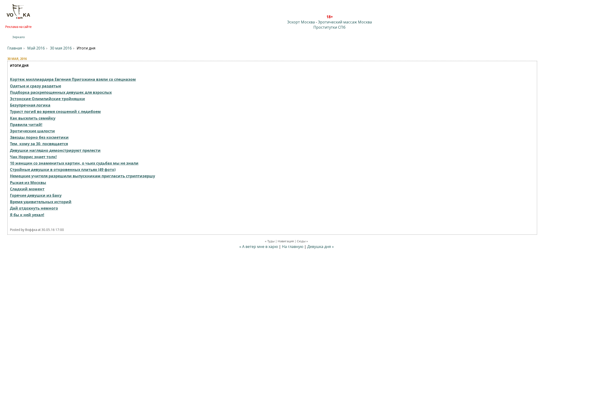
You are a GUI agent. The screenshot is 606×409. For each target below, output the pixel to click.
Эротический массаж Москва (345, 22)
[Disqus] (303, 339)
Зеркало (18, 37)
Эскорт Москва (301, 22)
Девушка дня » (320, 246)
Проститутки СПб (329, 27)
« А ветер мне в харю (258, 246)
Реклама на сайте (18, 27)
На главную (292, 246)
